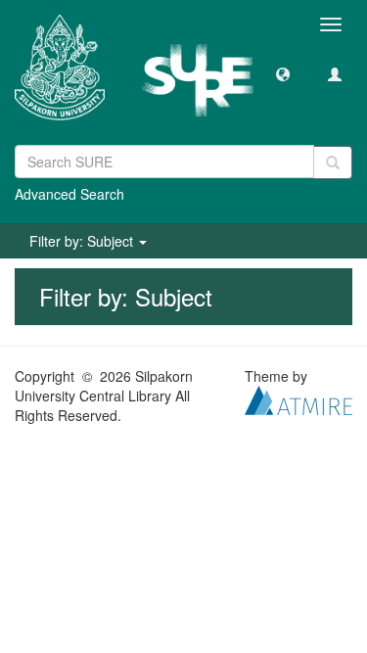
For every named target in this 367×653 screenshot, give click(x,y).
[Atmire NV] (298, 398)
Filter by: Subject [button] (83, 241)
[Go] (332, 162)
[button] (282, 73)
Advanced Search (69, 194)
